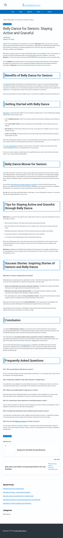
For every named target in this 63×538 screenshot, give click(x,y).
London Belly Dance (20, 531)
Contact (50, 11)
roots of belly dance (10, 146)
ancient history (26, 345)
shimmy (7, 84)
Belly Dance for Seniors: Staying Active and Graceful (17, 503)
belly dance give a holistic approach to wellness (24, 184)
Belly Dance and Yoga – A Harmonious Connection (16, 492)
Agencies (29, 11)
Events (39, 12)
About (20, 11)
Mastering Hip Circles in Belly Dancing (13, 488)
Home (12, 11)
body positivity (33, 55)
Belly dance (6, 113)
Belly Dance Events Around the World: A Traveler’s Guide (18, 496)
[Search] (5, 5)
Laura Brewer (6, 37)
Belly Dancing (7, 24)
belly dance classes (20, 421)
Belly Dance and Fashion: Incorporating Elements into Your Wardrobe (21, 499)
